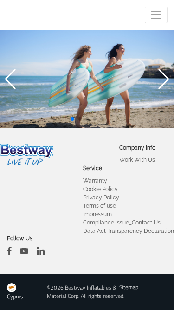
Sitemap (128, 287)
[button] (72, 119)
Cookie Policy (100, 189)
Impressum (97, 214)
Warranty (95, 181)
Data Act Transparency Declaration (128, 231)
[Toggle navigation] (156, 15)
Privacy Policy (101, 197)
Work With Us (137, 160)
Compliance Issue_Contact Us (122, 222)
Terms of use (99, 206)
